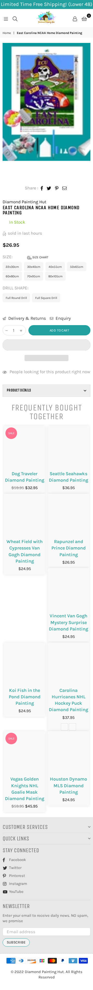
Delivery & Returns (26, 318)
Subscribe (16, 942)
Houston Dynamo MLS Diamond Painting (68, 785)
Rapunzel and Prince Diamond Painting (68, 548)
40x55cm (55, 267)
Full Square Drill (46, 298)
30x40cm (33, 267)
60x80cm (12, 276)
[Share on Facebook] (42, 188)
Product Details (19, 390)
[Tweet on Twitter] (49, 188)
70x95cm (33, 276)
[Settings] (75, 18)
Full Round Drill (16, 298)
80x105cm (55, 276)
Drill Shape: (16, 287)
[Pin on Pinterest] (57, 188)
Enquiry (63, 318)
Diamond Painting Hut (24, 201)
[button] (46, 345)
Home (7, 33)
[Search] (15, 18)
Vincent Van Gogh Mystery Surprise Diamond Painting (68, 622)
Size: (25, 256)
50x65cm (76, 267)
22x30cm (12, 267)
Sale (11, 433)
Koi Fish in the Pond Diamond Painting (25, 696)
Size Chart (40, 257)
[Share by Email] (64, 188)
